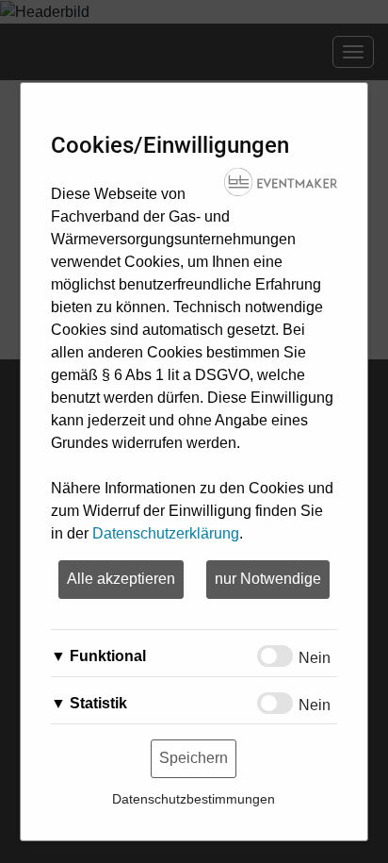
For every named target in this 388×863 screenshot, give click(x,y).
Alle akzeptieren (121, 579)
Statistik (98, 703)
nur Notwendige (268, 579)
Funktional (108, 656)
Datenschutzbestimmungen (193, 798)
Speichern (193, 758)
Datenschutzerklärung (165, 533)
